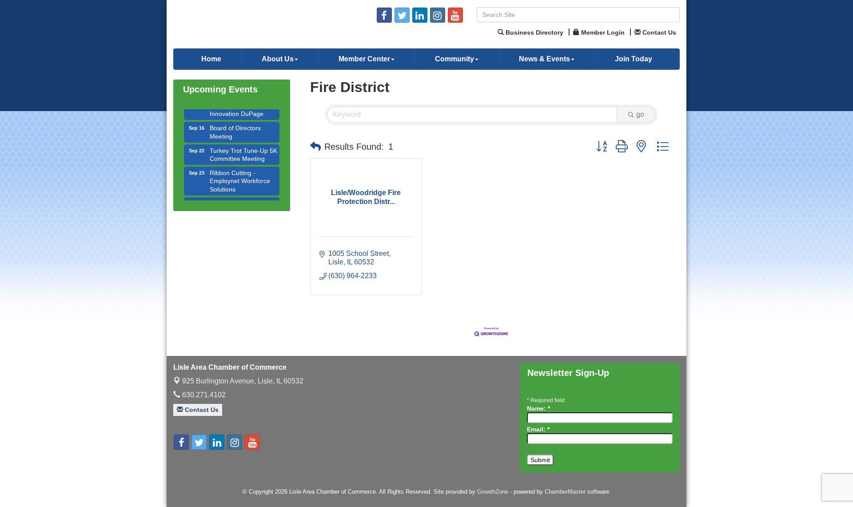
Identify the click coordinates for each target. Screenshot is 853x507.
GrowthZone (492, 491)
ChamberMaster (565, 491)
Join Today (633, 59)
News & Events (544, 59)
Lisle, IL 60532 (242, 381)
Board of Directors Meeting (235, 126)
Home (211, 59)
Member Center (364, 59)
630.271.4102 (203, 395)
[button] (315, 147)
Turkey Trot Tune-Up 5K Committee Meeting (243, 149)
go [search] (640, 114)
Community (454, 59)
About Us (278, 59)
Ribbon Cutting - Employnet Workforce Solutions (240, 175)
